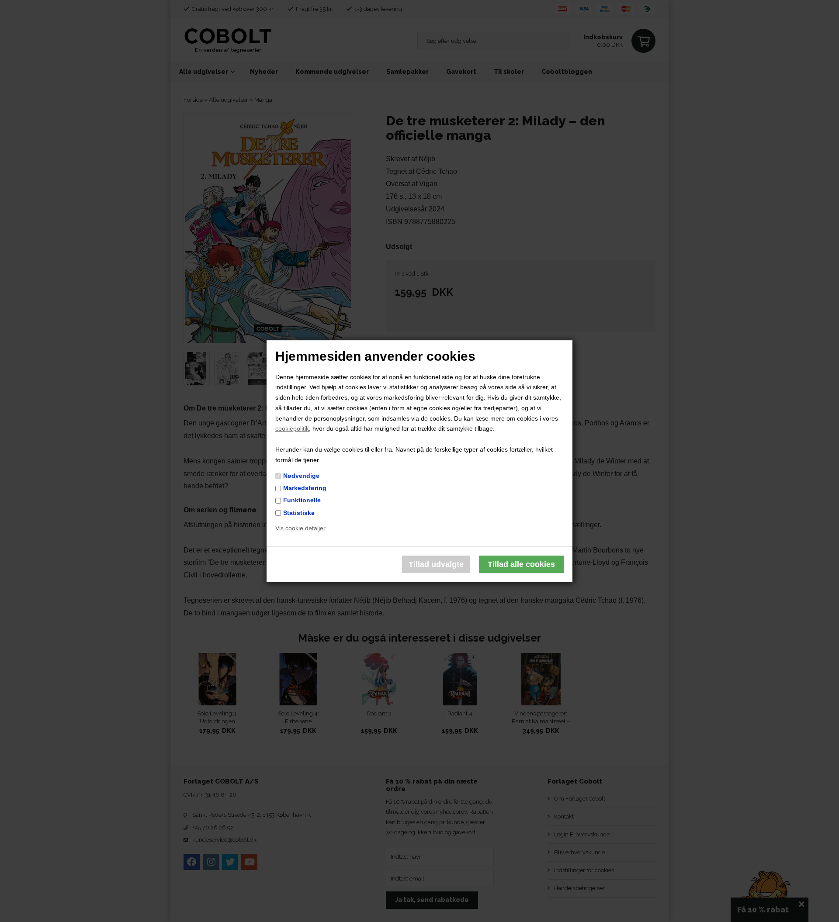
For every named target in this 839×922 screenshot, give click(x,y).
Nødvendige (301, 475)
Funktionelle (302, 500)
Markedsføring (304, 487)
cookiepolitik (292, 428)
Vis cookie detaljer (300, 528)
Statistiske (299, 512)
